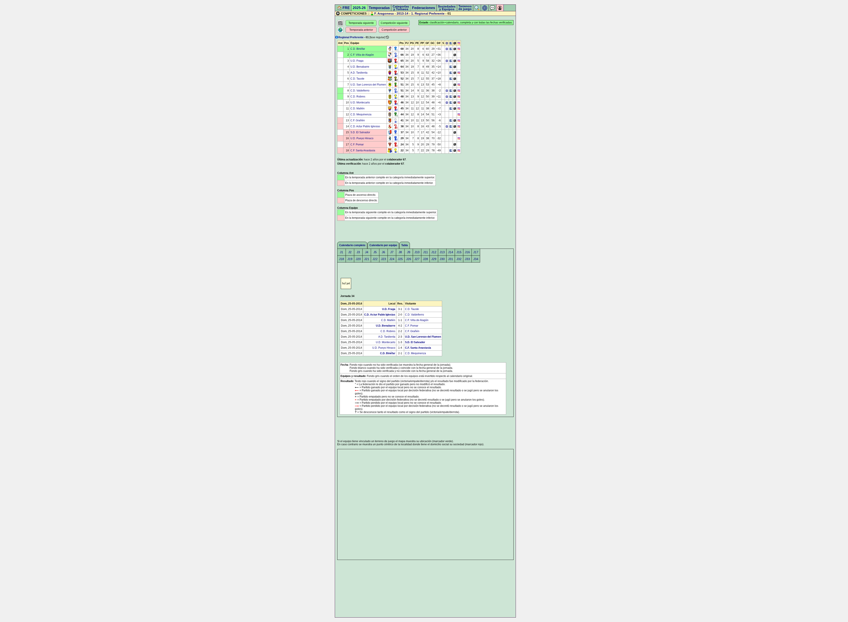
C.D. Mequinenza (360, 114)
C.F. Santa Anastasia (362, 150)
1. (412, 13)
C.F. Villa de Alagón (362, 54)
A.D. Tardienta (358, 72)
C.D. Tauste (357, 78)
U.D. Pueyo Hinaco (361, 138)
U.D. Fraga (356, 60)
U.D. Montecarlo (360, 102)
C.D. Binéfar (357, 48)
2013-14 (402, 13)
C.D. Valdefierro (359, 90)
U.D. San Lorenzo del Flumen (368, 84)
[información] (336, 37)
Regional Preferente (430, 13)
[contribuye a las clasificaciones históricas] (387, 37)
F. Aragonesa (384, 13)
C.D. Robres (357, 96)
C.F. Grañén (357, 120)
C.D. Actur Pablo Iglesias (365, 126)
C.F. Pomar (357, 144)
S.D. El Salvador (360, 132)
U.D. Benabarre (359, 66)
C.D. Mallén (357, 108)
